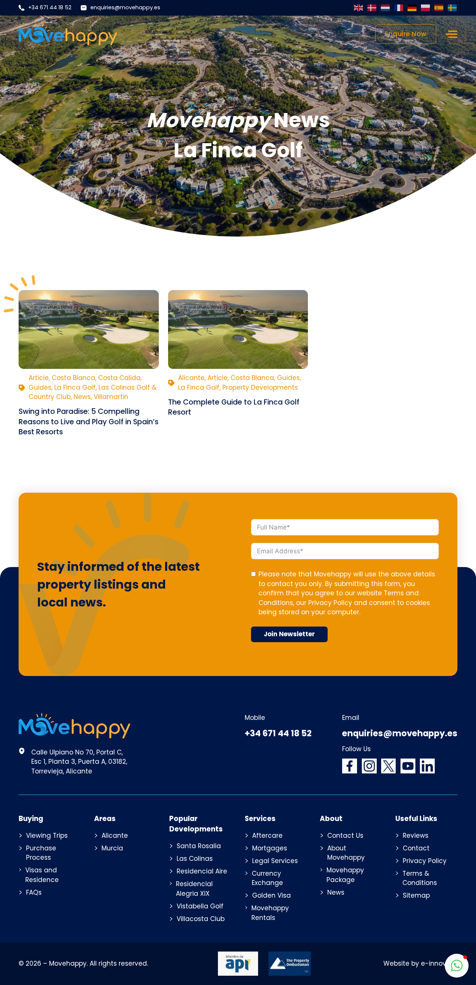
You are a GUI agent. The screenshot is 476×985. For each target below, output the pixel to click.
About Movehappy (346, 853)
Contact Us (345, 835)
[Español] (439, 8)
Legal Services (275, 860)
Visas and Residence (42, 875)
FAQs (34, 892)
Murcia (112, 848)
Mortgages (269, 848)
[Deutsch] (412, 8)
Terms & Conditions (419, 878)
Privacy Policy (330, 602)
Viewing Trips (47, 835)
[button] (457, 966)
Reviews (415, 835)
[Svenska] (452, 8)
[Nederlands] (385, 8)
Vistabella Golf (200, 906)
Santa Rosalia (199, 845)
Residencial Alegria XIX (194, 888)
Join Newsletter (289, 634)
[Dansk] (372, 8)
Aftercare (267, 835)
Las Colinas (195, 858)
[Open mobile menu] (451, 34)
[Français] (399, 8)
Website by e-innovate (420, 963)
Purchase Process (41, 853)
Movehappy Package (345, 875)
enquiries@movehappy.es (125, 7)
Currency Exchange (267, 878)
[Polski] (426, 8)
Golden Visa (271, 895)
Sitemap (416, 895)
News (335, 892)
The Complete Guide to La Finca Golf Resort (233, 407)
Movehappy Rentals (270, 913)
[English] (359, 8)
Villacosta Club (201, 918)
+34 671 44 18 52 (49, 7)
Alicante (115, 835)
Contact (416, 848)
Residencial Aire (202, 871)
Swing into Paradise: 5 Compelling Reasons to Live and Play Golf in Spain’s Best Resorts (88, 421)
